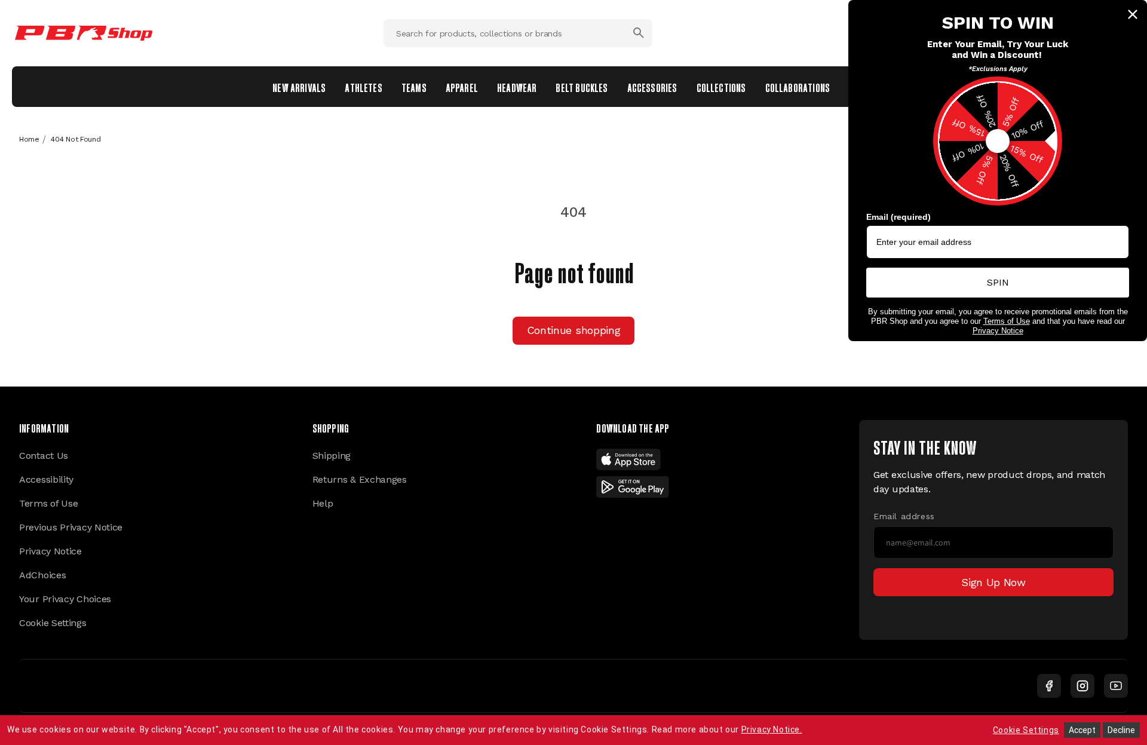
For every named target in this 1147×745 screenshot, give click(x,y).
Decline (1121, 730)
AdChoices (42, 575)
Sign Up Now (993, 582)
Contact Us (43, 455)
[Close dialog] (1132, 14)
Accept (1082, 730)
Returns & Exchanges (359, 479)
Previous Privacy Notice (70, 527)
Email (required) (898, 217)
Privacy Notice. (771, 729)
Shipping (331, 455)
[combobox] (518, 33)
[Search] (638, 33)
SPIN (998, 282)
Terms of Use (48, 503)
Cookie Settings (53, 623)
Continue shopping (574, 330)
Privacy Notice (50, 551)
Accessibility (46, 479)
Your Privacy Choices (65, 599)
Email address (904, 516)
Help (322, 503)
